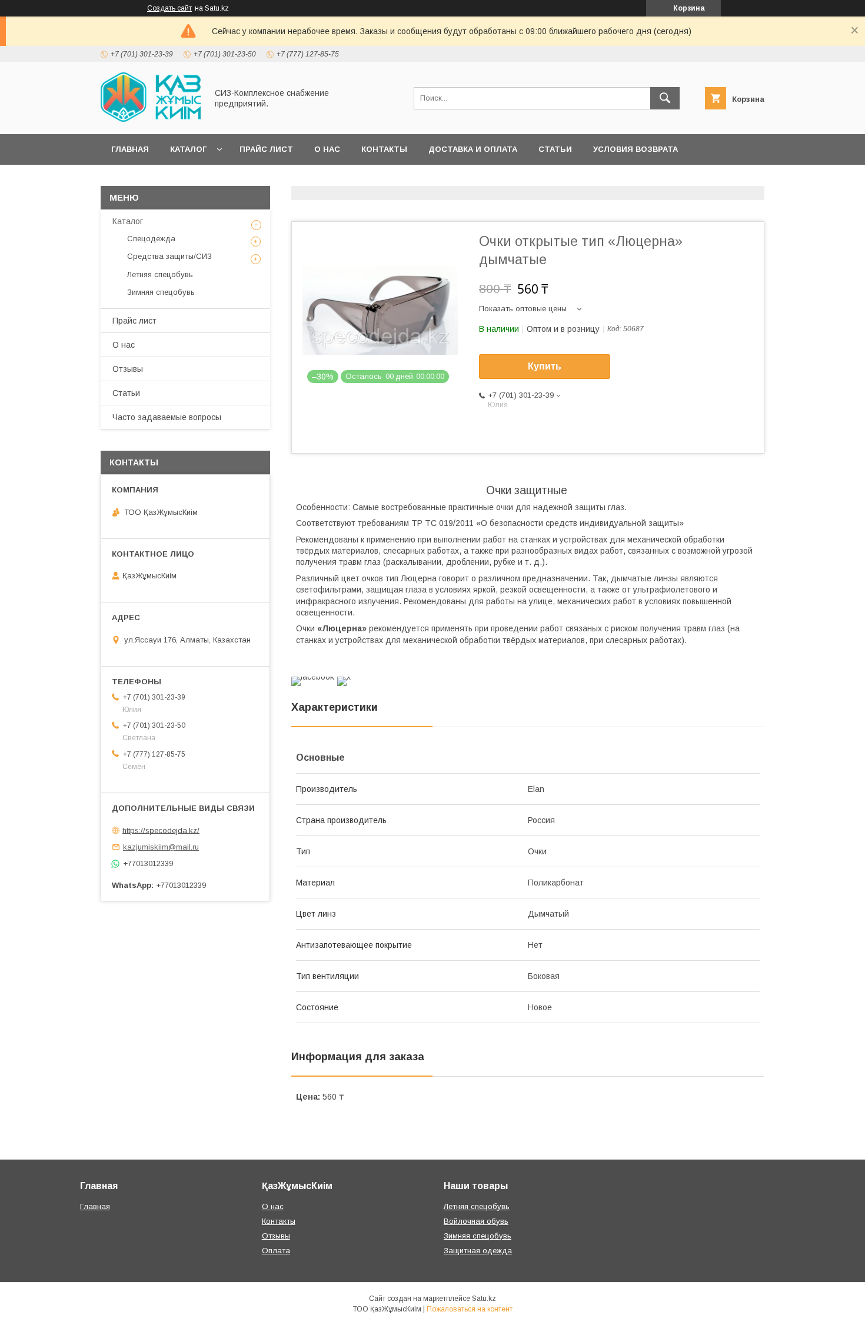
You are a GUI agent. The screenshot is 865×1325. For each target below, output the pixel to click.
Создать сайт (169, 8)
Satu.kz (484, 1298)
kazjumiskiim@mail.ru (161, 847)
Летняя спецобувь (160, 274)
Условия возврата (635, 149)
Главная (130, 149)
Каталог (188, 149)
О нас (327, 149)
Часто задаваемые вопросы (166, 417)
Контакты (384, 149)
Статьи (555, 149)
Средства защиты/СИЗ (169, 256)
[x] (344, 676)
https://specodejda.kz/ (160, 829)
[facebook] (312, 676)
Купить (544, 366)
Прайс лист (266, 149)
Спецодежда (151, 238)
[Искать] (665, 98)
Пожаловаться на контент (470, 1309)
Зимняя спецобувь (161, 292)
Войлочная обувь (476, 1221)
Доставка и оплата (472, 149)
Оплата (276, 1250)
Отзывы (127, 369)
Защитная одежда (478, 1250)
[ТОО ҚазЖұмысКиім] (151, 119)
